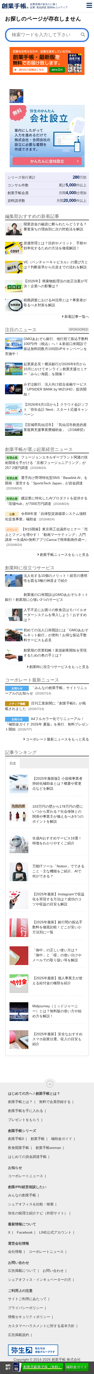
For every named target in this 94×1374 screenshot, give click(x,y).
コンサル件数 (18, 185)
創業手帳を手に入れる (25, 1111)
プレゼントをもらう (24, 1120)
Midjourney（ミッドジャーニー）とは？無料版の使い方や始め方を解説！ (56, 1011)
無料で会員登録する (55, 1102)
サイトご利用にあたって (27, 1299)
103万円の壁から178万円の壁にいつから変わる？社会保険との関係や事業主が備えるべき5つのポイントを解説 (57, 813)
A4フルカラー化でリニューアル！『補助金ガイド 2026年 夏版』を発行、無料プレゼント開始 (47, 724)
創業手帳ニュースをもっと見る (64, 555)
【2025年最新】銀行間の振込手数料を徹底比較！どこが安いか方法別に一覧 (57, 927)
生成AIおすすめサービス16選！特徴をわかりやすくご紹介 (57, 840)
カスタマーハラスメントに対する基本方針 (41, 1326)
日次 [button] (13, 763)
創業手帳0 (16, 1139)
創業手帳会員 (18, 193)
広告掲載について (22, 1271)
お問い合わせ (53, 1271)
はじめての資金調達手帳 (27, 1157)
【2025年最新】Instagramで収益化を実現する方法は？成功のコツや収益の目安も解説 (58, 899)
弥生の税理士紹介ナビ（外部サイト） (38, 1213)
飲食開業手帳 (18, 1148)
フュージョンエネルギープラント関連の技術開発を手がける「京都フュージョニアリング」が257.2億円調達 (46, 462)
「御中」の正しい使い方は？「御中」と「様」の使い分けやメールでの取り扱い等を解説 (56, 955)
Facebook (25, 1232)
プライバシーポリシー (25, 1308)
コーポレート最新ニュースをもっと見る (57, 739)
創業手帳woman (48, 1148)
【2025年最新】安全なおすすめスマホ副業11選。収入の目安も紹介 (57, 1039)
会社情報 (15, 1252)
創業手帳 (38, 1139)
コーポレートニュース (25, 1176)
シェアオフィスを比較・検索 (31, 1204)
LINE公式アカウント (55, 1232)
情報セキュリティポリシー (29, 1317)
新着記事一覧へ (76, 317)
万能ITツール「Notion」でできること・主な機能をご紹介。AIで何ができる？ (58, 871)
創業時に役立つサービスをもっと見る (59, 667)
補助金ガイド (76, 1367)
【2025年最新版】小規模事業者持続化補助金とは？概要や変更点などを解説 (57, 783)
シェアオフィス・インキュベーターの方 (39, 1280)
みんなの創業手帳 (22, 1195)
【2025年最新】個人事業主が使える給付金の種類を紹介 (57, 980)
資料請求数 (16, 201)
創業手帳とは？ (20, 1102)
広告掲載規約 (18, 1335)
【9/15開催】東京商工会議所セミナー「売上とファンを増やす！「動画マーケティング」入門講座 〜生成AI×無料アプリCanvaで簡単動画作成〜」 (46, 534)
